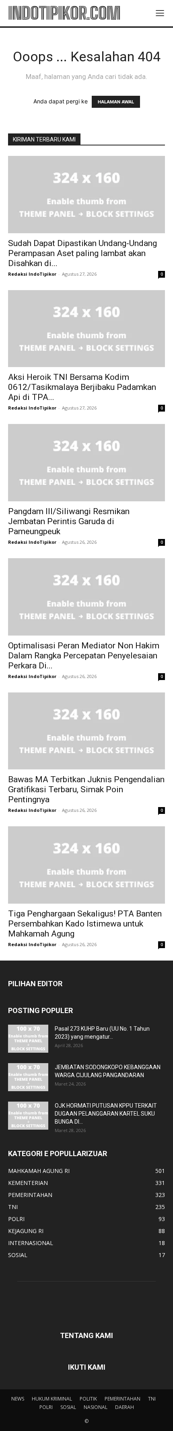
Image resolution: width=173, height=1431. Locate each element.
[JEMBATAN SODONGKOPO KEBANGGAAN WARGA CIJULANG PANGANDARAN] (28, 1077)
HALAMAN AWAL (116, 102)
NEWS (17, 1398)
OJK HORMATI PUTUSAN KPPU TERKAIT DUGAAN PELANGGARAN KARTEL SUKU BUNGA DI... (106, 1113)
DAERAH (124, 1407)
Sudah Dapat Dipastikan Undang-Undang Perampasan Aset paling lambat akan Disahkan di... (82, 253)
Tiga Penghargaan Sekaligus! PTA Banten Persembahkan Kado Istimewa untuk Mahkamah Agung (85, 924)
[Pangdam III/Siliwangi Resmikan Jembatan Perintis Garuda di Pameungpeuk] (86, 462)
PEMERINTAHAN (122, 1398)
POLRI (46, 1407)
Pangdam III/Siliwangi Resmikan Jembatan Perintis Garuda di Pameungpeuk (69, 521)
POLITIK (88, 1398)
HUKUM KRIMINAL (52, 1398)
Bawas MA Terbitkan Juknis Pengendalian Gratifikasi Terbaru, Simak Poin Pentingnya (86, 789)
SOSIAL (68, 1407)
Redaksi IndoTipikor (32, 274)
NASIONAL (95, 1407)
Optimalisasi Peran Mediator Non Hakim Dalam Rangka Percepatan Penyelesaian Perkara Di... (83, 655)
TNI (152, 1398)
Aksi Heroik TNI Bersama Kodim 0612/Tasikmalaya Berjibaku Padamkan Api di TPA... (82, 387)
